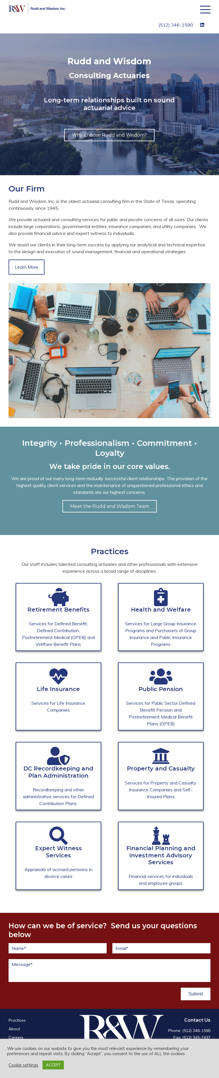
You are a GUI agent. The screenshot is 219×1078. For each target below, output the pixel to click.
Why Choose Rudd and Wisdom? (109, 135)
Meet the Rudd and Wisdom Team (109, 506)
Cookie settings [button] (23, 1065)
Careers (16, 1037)
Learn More (26, 267)
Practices (17, 1020)
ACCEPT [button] (53, 1065)
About (14, 1028)
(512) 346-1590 (176, 25)
